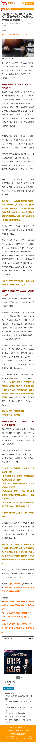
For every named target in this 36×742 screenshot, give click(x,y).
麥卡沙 (28, 34)
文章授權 (17, 730)
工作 (7, 34)
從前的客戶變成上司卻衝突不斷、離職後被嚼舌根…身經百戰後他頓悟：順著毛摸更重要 (18, 605)
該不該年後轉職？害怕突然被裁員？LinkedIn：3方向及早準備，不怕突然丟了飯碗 (18, 616)
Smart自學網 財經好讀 (12, 3)
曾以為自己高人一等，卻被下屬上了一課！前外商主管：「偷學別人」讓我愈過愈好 (18, 628)
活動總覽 (28, 730)
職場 (3, 34)
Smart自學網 (4, 3)
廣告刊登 (20, 727)
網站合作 (26, 727)
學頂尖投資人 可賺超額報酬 (15, 713)
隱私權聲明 (10, 730)
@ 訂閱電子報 (8, 688)
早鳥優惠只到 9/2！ (10, 683)
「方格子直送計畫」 (14, 584)
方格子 (22, 34)
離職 (17, 34)
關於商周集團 (13, 727)
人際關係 (12, 34)
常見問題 (22, 730)
